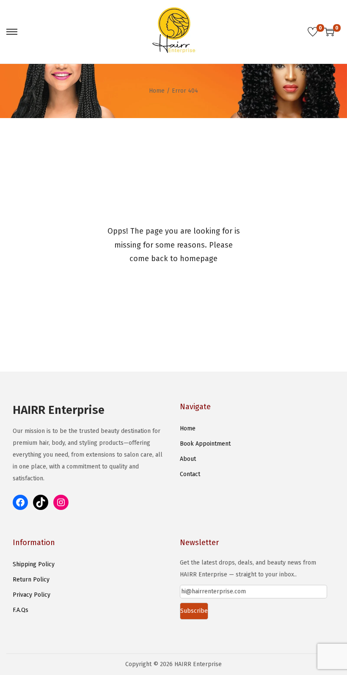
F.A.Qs (20, 610)
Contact (190, 474)
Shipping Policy (34, 564)
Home (157, 90)
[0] (313, 32)
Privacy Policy (31, 594)
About (188, 459)
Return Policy (31, 579)
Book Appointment (205, 443)
